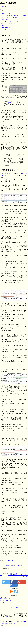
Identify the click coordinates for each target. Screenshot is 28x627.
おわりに (4, 30)
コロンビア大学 (11, 102)
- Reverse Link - (14, 607)
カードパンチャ (5, 23)
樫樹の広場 (6, 616)
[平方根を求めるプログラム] (14, 203)
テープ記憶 (22, 16)
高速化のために (4, 602)
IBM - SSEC (3, 597)
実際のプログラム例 (8, 28)
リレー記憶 (6, 16)
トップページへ (24, 576)
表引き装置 (14, 16)
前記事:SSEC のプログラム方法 (10, 573)
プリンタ (6, 22)
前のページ (5, 6)
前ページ (9, 565)
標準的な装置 (6, 13)
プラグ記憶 (13, 17)
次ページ (19, 565)
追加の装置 (5, 19)
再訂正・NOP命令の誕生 (7, 600)
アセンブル (5, 25)
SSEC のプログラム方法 (7, 599)
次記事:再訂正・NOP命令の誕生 (18, 575)
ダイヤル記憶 (5, 17)
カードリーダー (14, 22)
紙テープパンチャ (16, 23)
